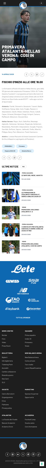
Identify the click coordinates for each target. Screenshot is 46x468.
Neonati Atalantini (8, 423)
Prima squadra (30, 335)
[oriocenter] (34, 309)
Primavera (28, 342)
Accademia (29, 415)
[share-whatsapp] (37, 75)
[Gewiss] (12, 281)
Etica (4, 401)
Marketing (29, 389)
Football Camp (30, 419)
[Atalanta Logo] (23, 5)
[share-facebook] (26, 75)
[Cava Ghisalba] (34, 300)
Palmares (5, 404)
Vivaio (27, 346)
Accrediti (5, 368)
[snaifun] (34, 281)
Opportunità (29, 397)
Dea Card (5, 379)
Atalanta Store (7, 427)
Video (4, 342)
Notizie (4, 335)
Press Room (6, 346)
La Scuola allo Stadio (9, 419)
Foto (3, 339)
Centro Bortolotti (8, 394)
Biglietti (4, 357)
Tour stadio (29, 364)
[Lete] (23, 271)
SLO (3, 382)
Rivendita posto (7, 375)
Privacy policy (7, 408)
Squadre (28, 331)
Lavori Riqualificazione (33, 368)
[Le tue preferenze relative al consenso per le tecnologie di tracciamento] (42, 464)
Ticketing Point (7, 364)
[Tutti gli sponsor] (23, 317)
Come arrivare (30, 361)
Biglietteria (7, 353)
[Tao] (12, 300)
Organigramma (7, 397)
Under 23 (28, 339)
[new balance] (23, 291)
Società (5, 389)
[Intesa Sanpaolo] (12, 309)
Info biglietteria (7, 361)
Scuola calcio (29, 423)
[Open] (5, 3)
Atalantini (6, 415)
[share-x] (31, 75)
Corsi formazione (31, 427)
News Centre (7, 331)
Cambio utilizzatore (9, 372)
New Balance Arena (33, 353)
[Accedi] (41, 3)
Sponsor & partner (31, 394)
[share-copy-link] (42, 75)
